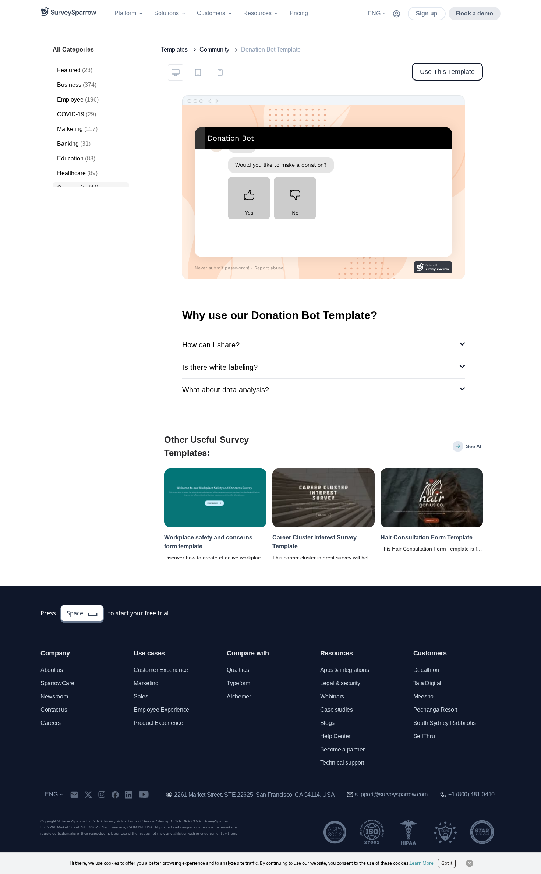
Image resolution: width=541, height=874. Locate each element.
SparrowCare (57, 683)
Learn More (422, 863)
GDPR (176, 821)
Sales (141, 696)
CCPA (196, 821)
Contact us (53, 710)
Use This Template (447, 71)
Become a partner (342, 749)
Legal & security (340, 683)
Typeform (238, 683)
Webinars (332, 696)
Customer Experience (161, 670)
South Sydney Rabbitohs (444, 723)
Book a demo (474, 13)
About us (51, 670)
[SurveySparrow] (68, 11)
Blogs (327, 723)
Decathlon (426, 670)
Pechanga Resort (435, 710)
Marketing (146, 683)
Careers (50, 723)
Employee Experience (161, 710)
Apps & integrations (344, 670)
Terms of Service (141, 821)
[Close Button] (469, 863)
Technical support (342, 763)
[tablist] (197, 72)
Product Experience (158, 723)
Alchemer (239, 696)
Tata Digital (427, 683)
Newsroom (54, 696)
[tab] (175, 72)
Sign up (427, 13)
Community (214, 49)
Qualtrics (238, 670)
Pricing (299, 13)
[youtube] (144, 794)
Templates (174, 49)
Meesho (423, 696)
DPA (186, 821)
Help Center (335, 736)
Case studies (336, 710)
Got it (446, 863)
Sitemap (163, 821)
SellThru (424, 736)
